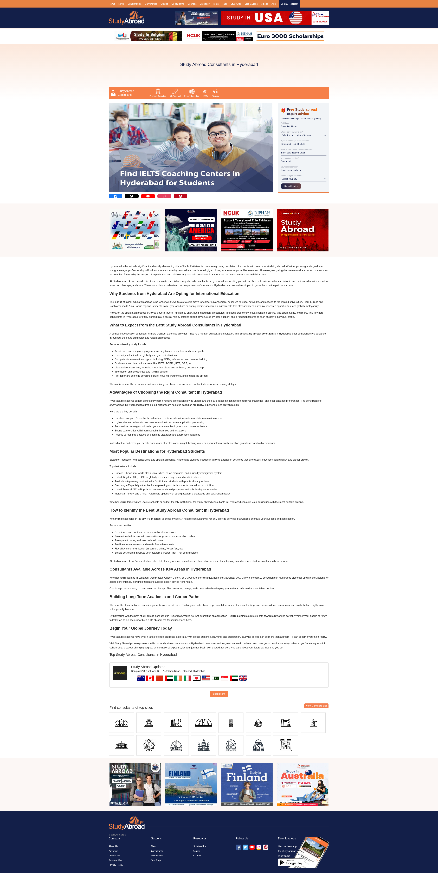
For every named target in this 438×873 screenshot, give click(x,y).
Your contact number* (290, 158)
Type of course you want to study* (295, 141)
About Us (113, 846)
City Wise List (175, 96)
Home (112, 3)
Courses (192, 3)
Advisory (215, 96)
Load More (219, 693)
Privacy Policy (116, 865)
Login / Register (289, 3)
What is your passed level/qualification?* (297, 149)
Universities (151, 3)
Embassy (205, 3)
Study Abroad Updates (148, 667)
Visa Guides (251, 3)
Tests (216, 3)
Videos (264, 3)
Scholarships (134, 3)
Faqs (224, 3)
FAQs (205, 96)
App (274, 3)
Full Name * (286, 123)
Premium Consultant (158, 96)
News (121, 3)
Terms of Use (115, 860)
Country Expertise (191, 96)
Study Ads (236, 3)
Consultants (177, 3)
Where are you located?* (291, 176)
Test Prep (156, 860)
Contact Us (114, 855)
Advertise (113, 851)
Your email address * (289, 167)
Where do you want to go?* (292, 132)
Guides (164, 3)
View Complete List (316, 705)
